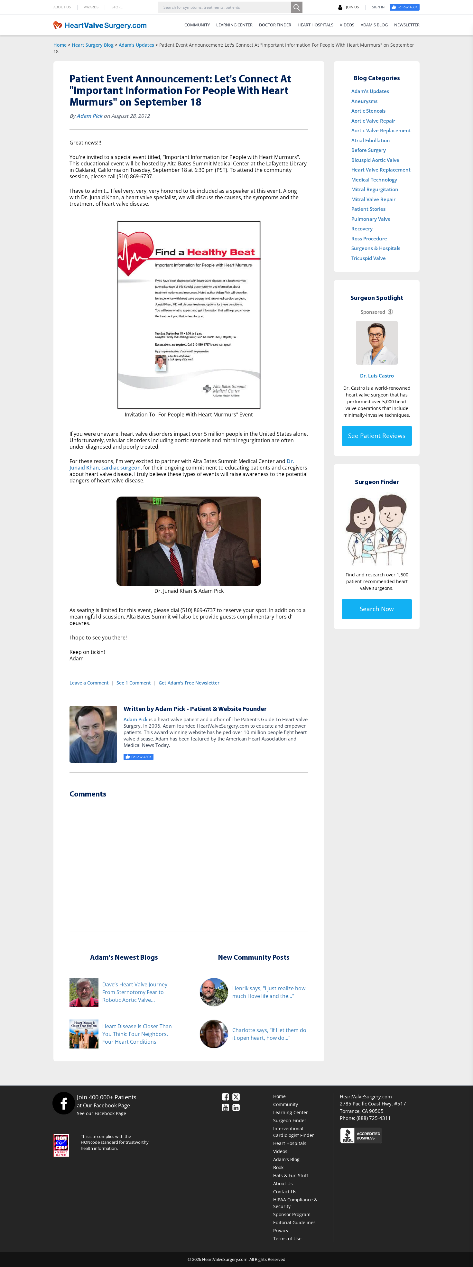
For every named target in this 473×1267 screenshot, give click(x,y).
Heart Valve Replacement (381, 169)
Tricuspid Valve (368, 258)
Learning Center (290, 1112)
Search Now (377, 609)
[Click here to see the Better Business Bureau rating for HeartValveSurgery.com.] (396, 1135)
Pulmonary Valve (371, 219)
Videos (280, 1151)
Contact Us (284, 1191)
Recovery (362, 228)
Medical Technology (374, 179)
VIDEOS (347, 25)
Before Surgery (368, 150)
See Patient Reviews (376, 436)
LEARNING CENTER (234, 25)
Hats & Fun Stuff (290, 1175)
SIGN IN (378, 7)
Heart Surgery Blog (93, 45)
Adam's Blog (286, 1159)
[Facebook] (63, 1103)
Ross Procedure (369, 238)
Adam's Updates (136, 45)
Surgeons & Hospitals (375, 248)
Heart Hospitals (289, 1143)
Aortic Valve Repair (373, 120)
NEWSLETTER (407, 25)
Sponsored (373, 312)
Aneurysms (364, 101)
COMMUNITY (197, 25)
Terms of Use (287, 1238)
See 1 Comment (133, 683)
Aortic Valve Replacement (381, 130)
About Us (283, 1183)
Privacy (280, 1230)
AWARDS (91, 7)
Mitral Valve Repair (373, 199)
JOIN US (352, 7)
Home (60, 45)
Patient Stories (368, 209)
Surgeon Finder (289, 1120)
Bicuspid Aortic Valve (375, 160)
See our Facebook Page (101, 1113)
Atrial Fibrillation (370, 140)
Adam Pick (89, 115)
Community (285, 1104)
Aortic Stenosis (368, 110)
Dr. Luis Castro (377, 375)
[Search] (296, 7)
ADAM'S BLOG (374, 25)
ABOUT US (62, 7)
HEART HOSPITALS (315, 25)
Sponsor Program (292, 1214)
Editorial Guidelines (294, 1222)
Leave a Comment (89, 683)
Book (278, 1167)
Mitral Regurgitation (374, 189)
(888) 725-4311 (374, 1118)
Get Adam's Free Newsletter (189, 683)
